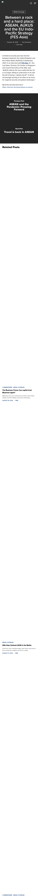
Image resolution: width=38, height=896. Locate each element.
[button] (35, 3)
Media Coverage (19, 12)
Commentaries (7, 387)
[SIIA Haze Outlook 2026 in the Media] (19, 522)
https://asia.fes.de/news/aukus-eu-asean (17, 87)
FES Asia (24, 63)
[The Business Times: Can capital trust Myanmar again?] (19, 267)
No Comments (26, 42)
